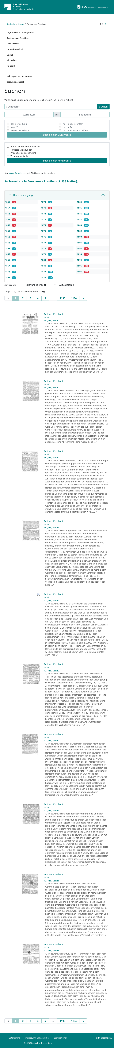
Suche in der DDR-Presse (57, 134)
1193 (62, 298)
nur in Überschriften (73, 123)
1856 (8, 202)
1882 (43, 271)
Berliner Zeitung (19, 123)
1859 (8, 219)
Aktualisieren (66, 284)
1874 (43, 225)
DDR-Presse (13, 43)
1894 (79, 260)
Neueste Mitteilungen (21, 149)
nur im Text (68, 127)
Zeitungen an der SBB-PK (19, 76)
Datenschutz (14, 1037)
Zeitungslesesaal (15, 81)
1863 (8, 242)
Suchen (103, 106)
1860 (8, 225)
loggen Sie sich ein (16, 173)
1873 (43, 219)
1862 (8, 236)
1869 (8, 277)
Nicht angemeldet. (103, 1037)
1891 (79, 242)
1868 (8, 271)
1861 (8, 231)
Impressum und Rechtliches (37, 1037)
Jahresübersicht (15, 49)
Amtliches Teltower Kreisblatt (25, 146)
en (106, 24)
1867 (8, 265)
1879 (43, 254)
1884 (79, 202)
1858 (8, 213)
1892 (79, 248)
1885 (79, 207)
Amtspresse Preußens (18, 38)
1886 (79, 213)
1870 (43, 202)
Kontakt (11, 65)
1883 (43, 277)
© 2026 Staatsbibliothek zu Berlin (38, 1043)
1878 (43, 248)
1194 (74, 298)
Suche (21, 24)
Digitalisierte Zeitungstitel (20, 32)
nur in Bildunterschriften (75, 130)
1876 (43, 236)
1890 (79, 236)
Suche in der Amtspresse (57, 160)
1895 (79, 265)
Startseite (11, 24)
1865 (8, 254)
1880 (43, 260)
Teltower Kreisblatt (20, 156)
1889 (79, 231)
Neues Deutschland (20, 130)
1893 (79, 254)
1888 (79, 225)
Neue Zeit (15, 127)
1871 (43, 207)
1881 (43, 265)
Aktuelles (11, 60)
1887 (79, 219)
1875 (43, 231)
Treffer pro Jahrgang (21, 195)
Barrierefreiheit (60, 1037)
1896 (79, 271)
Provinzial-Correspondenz (23, 152)
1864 (8, 248)
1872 (43, 213)
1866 (8, 260)
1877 (43, 242)
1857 (8, 207)
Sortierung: (10, 285)
